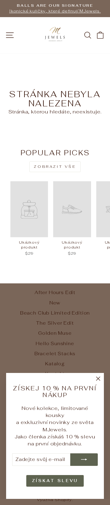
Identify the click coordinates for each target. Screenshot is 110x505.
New (55, 303)
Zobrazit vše (55, 166)
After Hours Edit (55, 292)
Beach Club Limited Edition (55, 313)
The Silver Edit (55, 323)
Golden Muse (55, 333)
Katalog (55, 364)
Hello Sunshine (55, 343)
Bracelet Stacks (55, 353)
